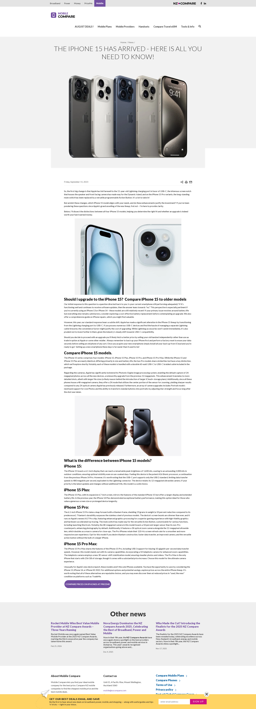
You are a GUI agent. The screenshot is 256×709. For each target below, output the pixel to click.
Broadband (55, 3)
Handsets (144, 26)
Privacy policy (164, 689)
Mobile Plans (105, 26)
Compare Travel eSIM (165, 26)
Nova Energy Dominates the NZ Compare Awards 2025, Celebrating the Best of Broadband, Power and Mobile (125, 628)
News (131, 42)
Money (77, 3)
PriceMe (88, 3)
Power (67, 3)
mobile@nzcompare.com (114, 690)
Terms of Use (164, 684)
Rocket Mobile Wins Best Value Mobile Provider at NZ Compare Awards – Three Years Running (75, 626)
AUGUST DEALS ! (84, 26)
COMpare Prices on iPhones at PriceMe (88, 584)
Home (123, 42)
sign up (198, 701)
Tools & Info (187, 26)
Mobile (99, 3)
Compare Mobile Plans (170, 675)
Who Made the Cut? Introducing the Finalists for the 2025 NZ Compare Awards (178, 626)
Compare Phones (166, 680)
